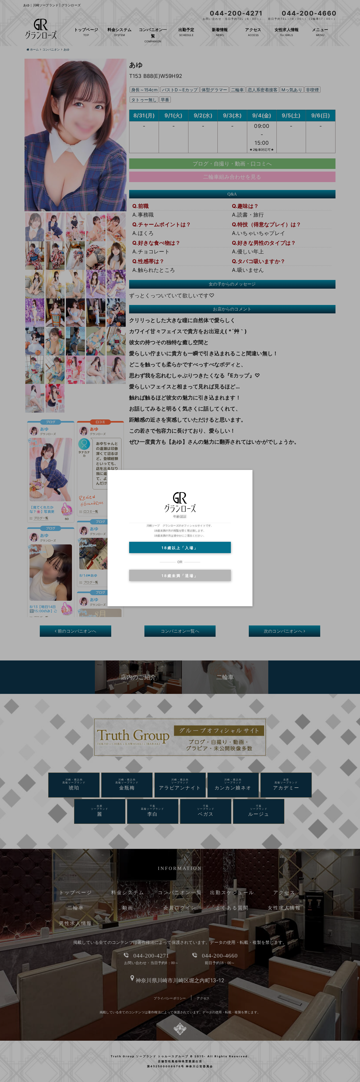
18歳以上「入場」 (180, 547)
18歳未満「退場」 (180, 575)
